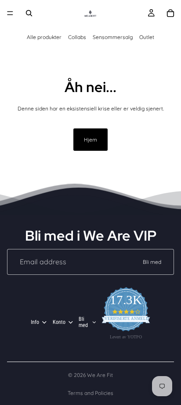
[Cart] (170, 13)
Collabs (77, 37)
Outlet (146, 37)
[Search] (29, 13)
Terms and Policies (90, 393)
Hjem (90, 139)
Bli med (152, 262)
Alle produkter (44, 37)
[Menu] (10, 13)
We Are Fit (100, 375)
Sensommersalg (113, 37)
